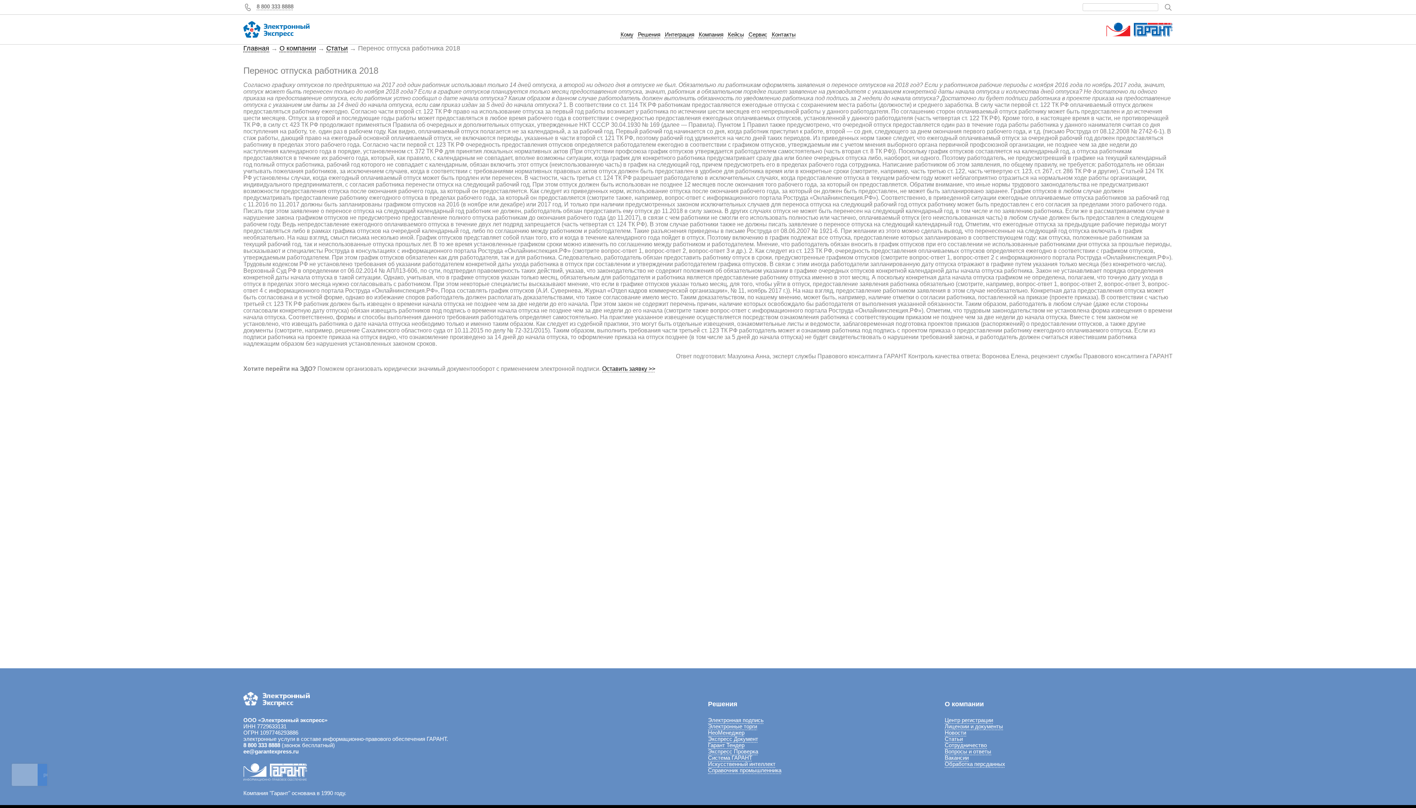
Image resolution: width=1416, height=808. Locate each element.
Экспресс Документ (733, 739)
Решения (649, 34)
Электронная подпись (736, 720)
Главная (256, 48)
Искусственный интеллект (741, 764)
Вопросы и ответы (968, 751)
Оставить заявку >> (628, 369)
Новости (955, 732)
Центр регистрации (969, 720)
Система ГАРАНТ (730, 758)
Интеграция (679, 34)
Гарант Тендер (726, 745)
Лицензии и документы (974, 726)
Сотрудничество (966, 745)
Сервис (758, 34)
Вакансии (957, 758)
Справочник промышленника (744, 770)
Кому (627, 34)
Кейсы (736, 34)
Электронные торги (732, 726)
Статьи (337, 48)
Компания (711, 34)
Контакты (784, 34)
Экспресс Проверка (733, 751)
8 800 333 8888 (275, 6)
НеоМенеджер (726, 732)
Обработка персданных (975, 764)
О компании (298, 48)
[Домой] (276, 29)
